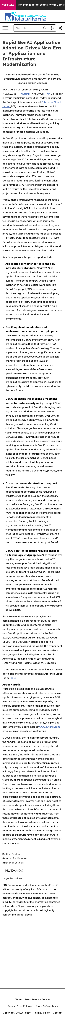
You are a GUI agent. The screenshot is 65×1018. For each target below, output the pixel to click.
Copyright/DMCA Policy (17, 1012)
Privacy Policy (42, 1012)
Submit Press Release (20, 1006)
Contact (57, 1012)
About (18, 999)
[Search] (45, 28)
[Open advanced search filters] (52, 28)
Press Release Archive (37, 999)
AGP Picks (8, 4)
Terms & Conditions (47, 1006)
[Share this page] (60, 28)
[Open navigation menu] (5, 28)
